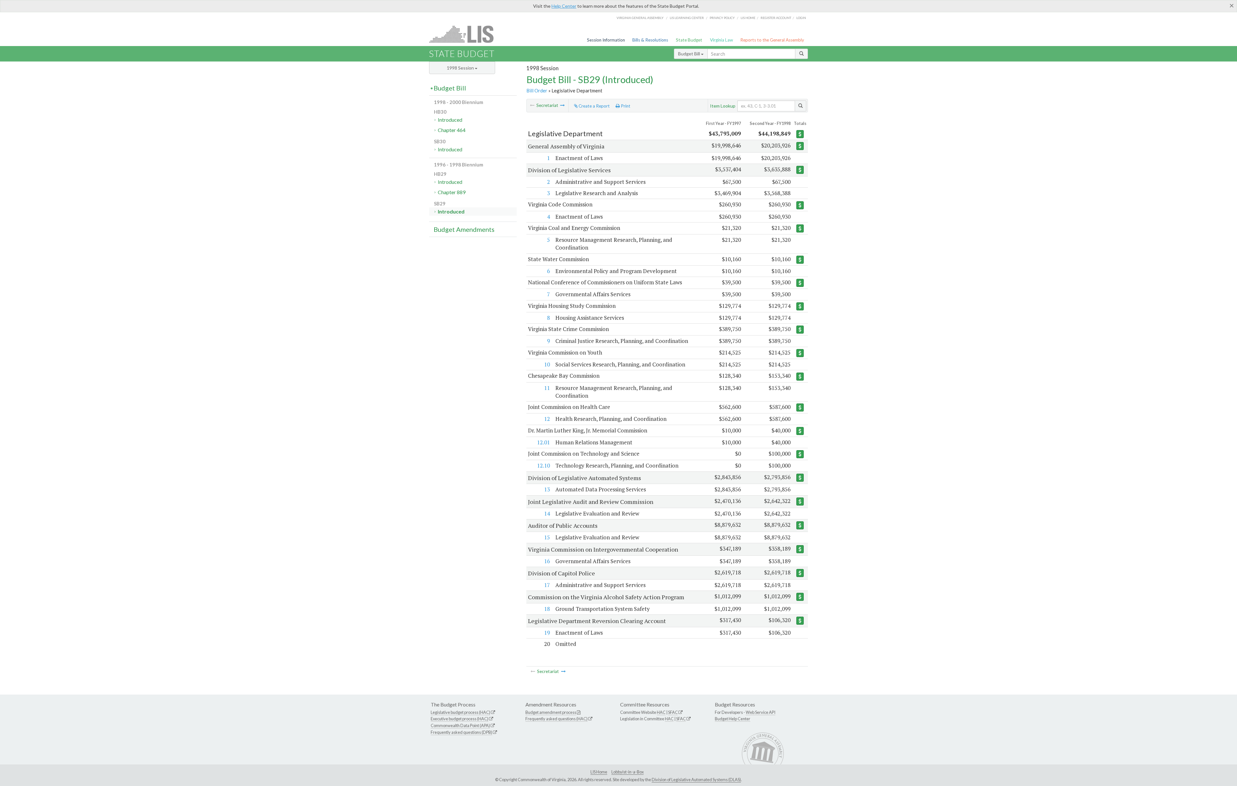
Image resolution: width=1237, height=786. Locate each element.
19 (547, 632)
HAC (661, 712)
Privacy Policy (722, 18)
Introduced (450, 120)
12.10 (543, 465)
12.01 (543, 442)
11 (547, 388)
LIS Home (598, 771)
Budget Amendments (464, 229)
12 (547, 418)
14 (547, 513)
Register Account (776, 18)
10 (547, 364)
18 (547, 608)
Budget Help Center (732, 718)
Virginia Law (721, 40)
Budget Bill (689, 53)
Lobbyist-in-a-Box (627, 771)
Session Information (606, 40)
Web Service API (760, 712)
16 (547, 561)
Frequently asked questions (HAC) (556, 718)
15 (547, 537)
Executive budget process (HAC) (459, 718)
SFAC (673, 712)
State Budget (689, 40)
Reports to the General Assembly (772, 40)
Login (801, 18)
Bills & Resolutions (650, 40)
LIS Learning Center (687, 18)
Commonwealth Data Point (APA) (460, 725)
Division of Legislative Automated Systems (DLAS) (696, 779)
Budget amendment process (550, 712)
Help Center (563, 6)
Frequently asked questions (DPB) (461, 732)
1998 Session (461, 68)
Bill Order (536, 90)
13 (547, 489)
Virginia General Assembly (640, 18)
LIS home (748, 18)
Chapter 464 (451, 130)
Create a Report (594, 106)
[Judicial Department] (562, 105)
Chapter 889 (451, 192)
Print (625, 106)
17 (547, 585)
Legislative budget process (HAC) (460, 712)
